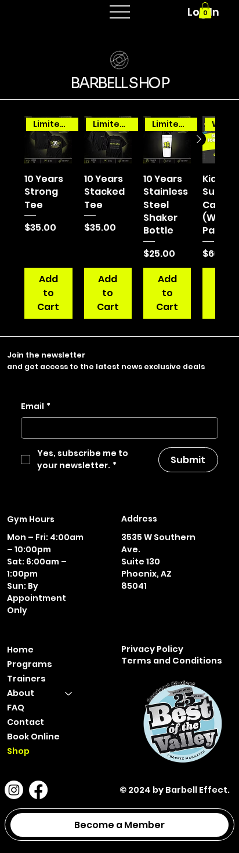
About (20, 693)
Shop (18, 751)
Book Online (33, 736)
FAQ (15, 707)
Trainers (26, 678)
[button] (205, 10)
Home (20, 649)
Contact (25, 722)
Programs (29, 664)
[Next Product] (199, 139)
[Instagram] (14, 790)
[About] (69, 693)
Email (35, 406)
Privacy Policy (152, 649)
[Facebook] (38, 790)
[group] (119, 217)
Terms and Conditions (171, 660)
